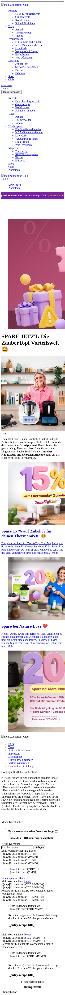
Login (4, 88)
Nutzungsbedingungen (20, 759)
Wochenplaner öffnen (13, 878)
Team (11, 747)
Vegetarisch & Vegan (26, 51)
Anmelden (14, 169)
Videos (19, 35)
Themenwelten (23, 32)
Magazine (13, 60)
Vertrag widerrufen (18, 762)
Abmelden (14, 187)
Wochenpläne (15, 38)
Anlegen (40, 847)
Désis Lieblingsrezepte (27, 13)
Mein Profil (14, 184)
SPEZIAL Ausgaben (26, 66)
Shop (11, 76)
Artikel (19, 29)
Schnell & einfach (25, 23)
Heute (27, 881)
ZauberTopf (21, 63)
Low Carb (21, 48)
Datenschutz (15, 756)
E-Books (20, 73)
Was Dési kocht (23, 57)
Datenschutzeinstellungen (22, 766)
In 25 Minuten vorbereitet (29, 45)
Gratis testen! (6, 85)
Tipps (11, 26)
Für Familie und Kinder (28, 41)
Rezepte (12, 10)
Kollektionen (22, 20)
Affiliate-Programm (19, 750)
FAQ (11, 744)
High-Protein (22, 54)
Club (11, 79)
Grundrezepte (22, 16)
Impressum (14, 753)
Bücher (19, 70)
